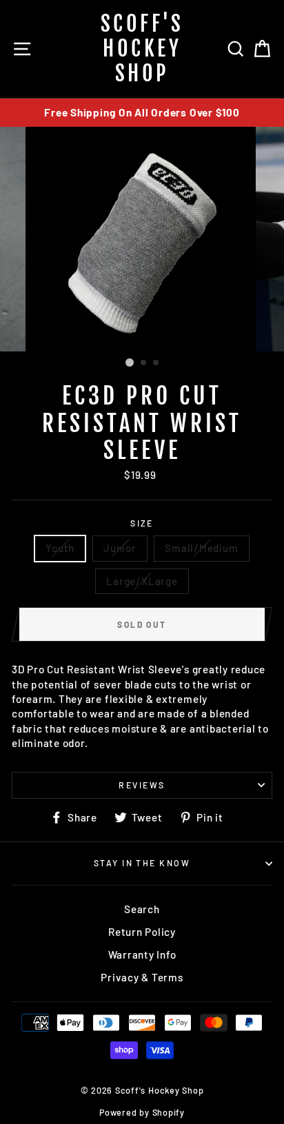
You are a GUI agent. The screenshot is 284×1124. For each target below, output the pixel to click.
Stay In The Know (142, 863)
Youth (59, 548)
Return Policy (142, 932)
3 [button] (156, 363)
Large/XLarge (141, 581)
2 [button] (144, 363)
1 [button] (129, 362)
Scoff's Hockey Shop (142, 48)
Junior (119, 548)
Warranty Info (142, 954)
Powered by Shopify (142, 1112)
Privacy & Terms (142, 977)
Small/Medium (201, 548)
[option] (142, 112)
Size (142, 523)
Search (142, 909)
